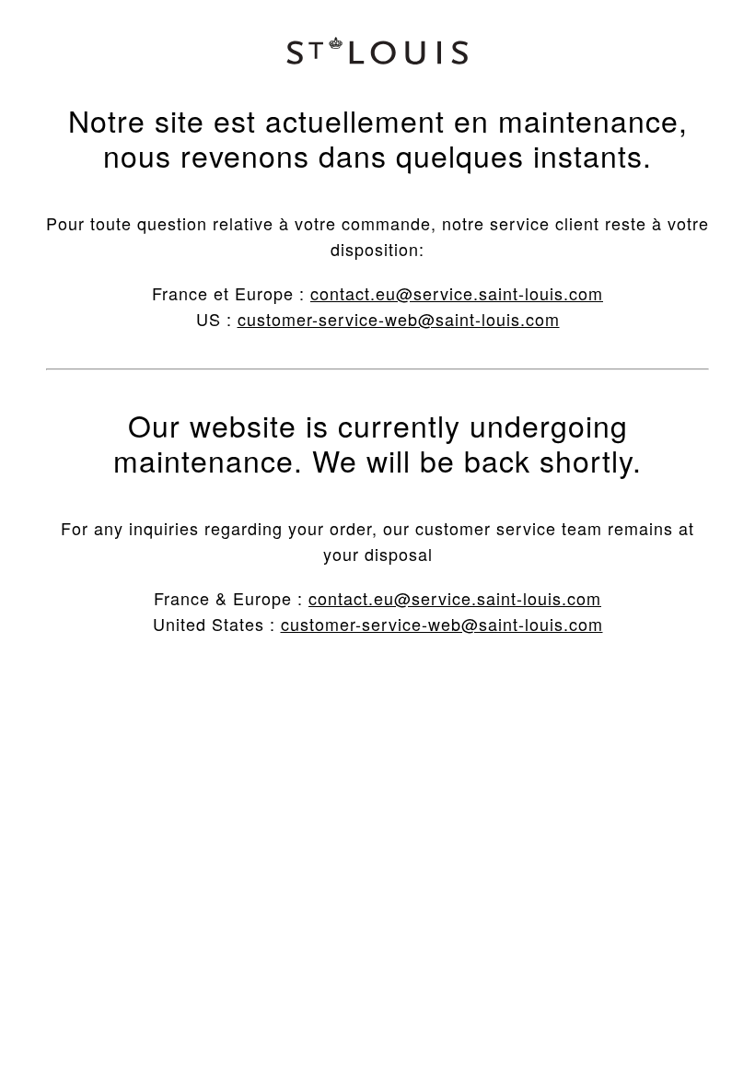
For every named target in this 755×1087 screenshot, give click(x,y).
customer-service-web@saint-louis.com (399, 319)
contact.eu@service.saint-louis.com (456, 293)
